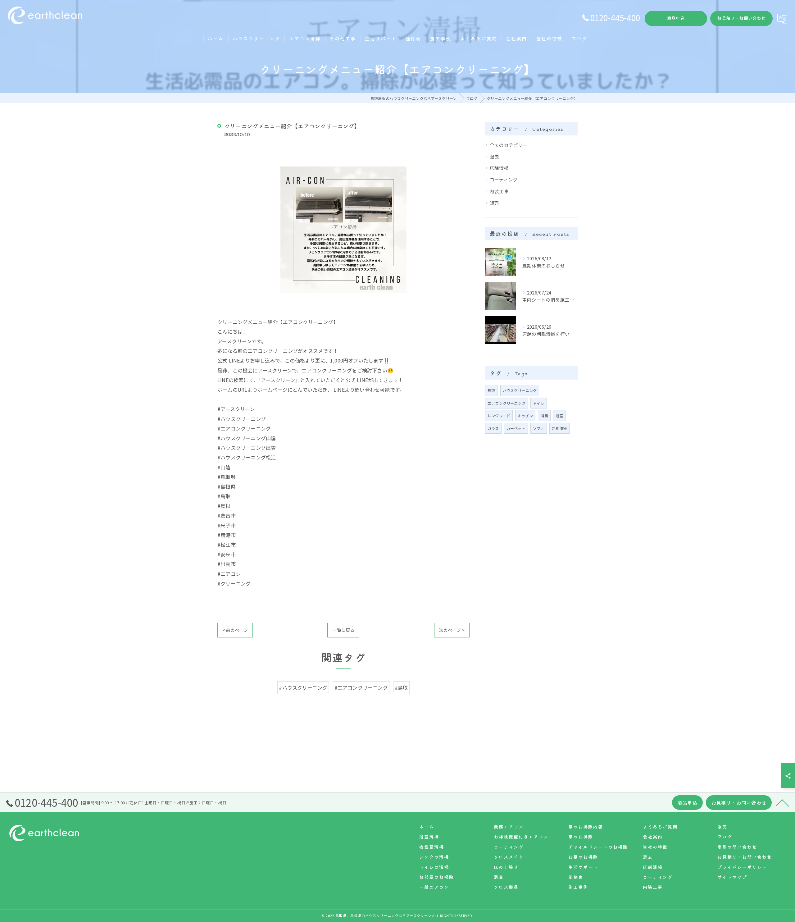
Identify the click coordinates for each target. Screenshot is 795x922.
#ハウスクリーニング (303, 687)
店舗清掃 (499, 168)
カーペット (516, 428)
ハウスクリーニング (520, 390)
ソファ (538, 428)
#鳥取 (401, 687)
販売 (494, 202)
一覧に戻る (343, 630)
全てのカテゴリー (509, 145)
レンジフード (499, 415)
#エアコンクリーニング (361, 687)
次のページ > (452, 630)
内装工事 (499, 191)
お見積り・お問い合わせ (741, 18)
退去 (494, 156)
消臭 (544, 415)
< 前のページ (235, 630)
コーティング (504, 179)
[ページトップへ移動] (782, 802)
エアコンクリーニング (506, 403)
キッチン (525, 415)
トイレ (538, 403)
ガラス (493, 428)
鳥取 (491, 390)
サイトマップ (732, 877)
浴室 (559, 415)
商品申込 (676, 18)
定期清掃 (559, 428)
